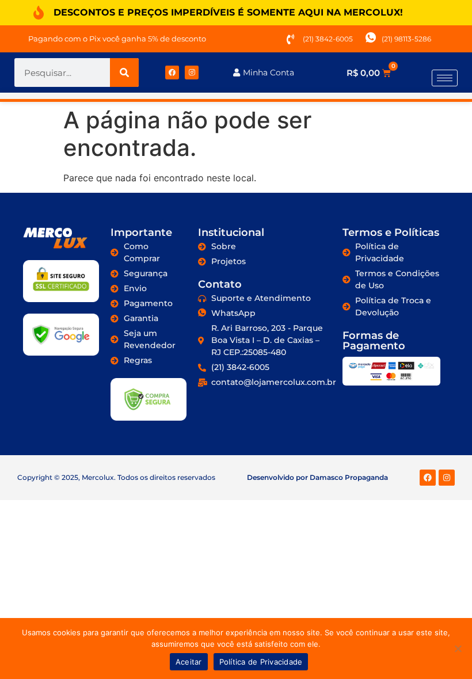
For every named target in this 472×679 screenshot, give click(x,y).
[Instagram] (192, 72)
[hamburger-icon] (445, 78)
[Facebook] (172, 72)
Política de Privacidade (261, 661)
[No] (457, 648)
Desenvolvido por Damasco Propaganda (317, 477)
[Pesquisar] (124, 72)
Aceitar (189, 661)
